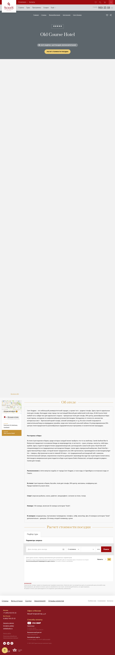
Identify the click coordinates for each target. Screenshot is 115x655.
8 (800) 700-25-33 (9, 618)
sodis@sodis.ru (8, 628)
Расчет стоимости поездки (57, 52)
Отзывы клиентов (56, 601)
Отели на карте (9, 411)
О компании (22, 2)
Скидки (28, 601)
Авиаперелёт (40, 601)
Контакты (110, 601)
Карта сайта (7, 633)
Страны (43, 15)
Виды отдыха (17, 601)
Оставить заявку (8, 626)
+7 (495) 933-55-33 (9, 613)
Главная (36, 15)
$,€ (109, 559)
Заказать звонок (8, 623)
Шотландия (66, 15)
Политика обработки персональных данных (10, 637)
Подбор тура (92, 601)
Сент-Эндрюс (77, 15)
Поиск (106, 549)
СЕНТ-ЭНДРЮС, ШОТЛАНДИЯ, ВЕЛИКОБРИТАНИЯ (58, 45)
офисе (34, 639)
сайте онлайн (46, 639)
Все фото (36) (15, 394)
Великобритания (54, 15)
